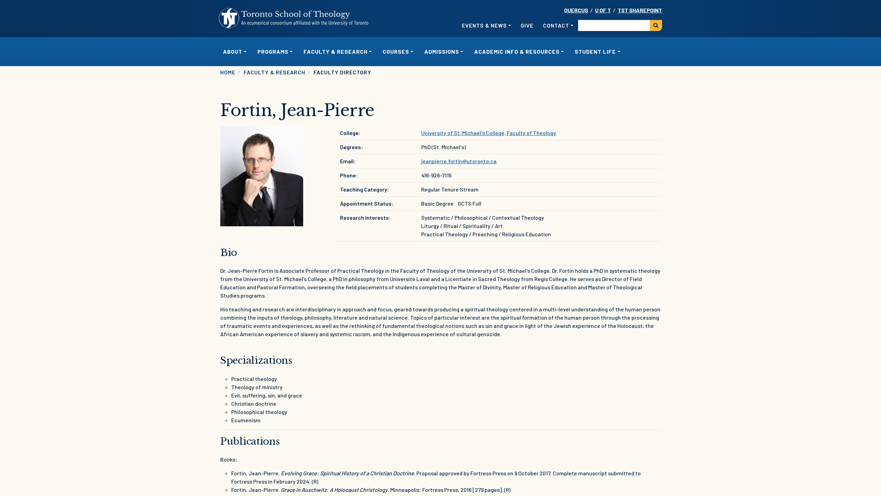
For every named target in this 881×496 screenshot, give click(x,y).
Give (527, 25)
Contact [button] (556, 25)
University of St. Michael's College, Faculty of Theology (488, 133)
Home (227, 72)
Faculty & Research (274, 72)
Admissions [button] (441, 51)
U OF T (603, 10)
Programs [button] (272, 51)
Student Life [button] (595, 51)
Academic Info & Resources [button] (517, 51)
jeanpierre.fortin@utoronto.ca (459, 161)
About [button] (232, 51)
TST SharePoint (640, 10)
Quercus (576, 10)
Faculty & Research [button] (336, 51)
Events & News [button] (484, 25)
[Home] (293, 18)
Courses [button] (396, 51)
